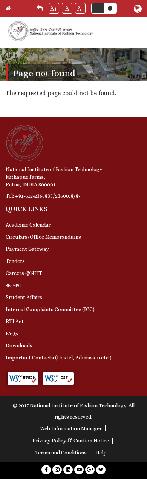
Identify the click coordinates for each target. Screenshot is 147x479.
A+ (53, 8)
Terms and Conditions (61, 453)
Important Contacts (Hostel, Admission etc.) (59, 358)
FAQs (12, 333)
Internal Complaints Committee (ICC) (50, 309)
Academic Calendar (28, 225)
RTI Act (15, 321)
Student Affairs (24, 297)
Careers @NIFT (24, 273)
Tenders (15, 261)
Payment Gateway (27, 249)
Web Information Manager (71, 428)
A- (80, 8)
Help (101, 453)
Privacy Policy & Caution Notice (70, 441)
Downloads (19, 345)
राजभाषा (13, 285)
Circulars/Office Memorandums (43, 237)
